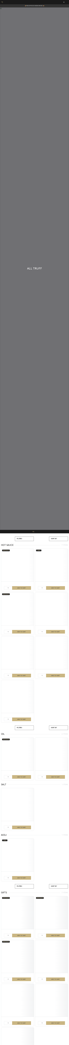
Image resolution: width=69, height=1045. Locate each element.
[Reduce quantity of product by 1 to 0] (5, 588)
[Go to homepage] (34, 2)
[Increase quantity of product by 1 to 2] (10, 588)
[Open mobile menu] (2, 2)
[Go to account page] (60, 2)
